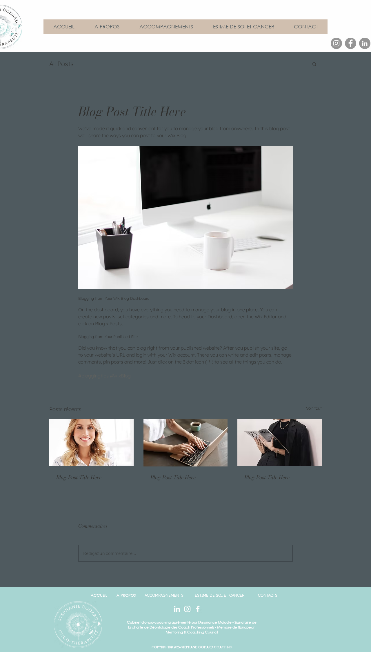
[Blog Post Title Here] (91, 442)
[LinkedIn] (364, 43)
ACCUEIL (99, 595)
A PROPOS (126, 595)
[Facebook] (350, 43)
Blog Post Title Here (78, 477)
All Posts (61, 64)
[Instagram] (336, 43)
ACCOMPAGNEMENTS (164, 595)
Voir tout (314, 408)
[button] (314, 63)
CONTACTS (267, 595)
